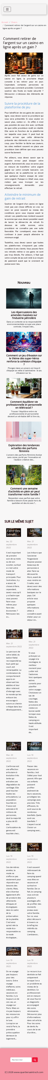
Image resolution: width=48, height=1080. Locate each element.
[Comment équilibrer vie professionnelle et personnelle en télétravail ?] (23, 388)
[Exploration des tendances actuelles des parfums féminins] (23, 432)
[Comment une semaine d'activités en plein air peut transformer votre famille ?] (23, 475)
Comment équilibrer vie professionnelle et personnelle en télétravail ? (24, 404)
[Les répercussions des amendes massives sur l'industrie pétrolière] (23, 298)
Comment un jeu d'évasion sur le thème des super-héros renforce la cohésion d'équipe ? (24, 360)
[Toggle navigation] (7, 9)
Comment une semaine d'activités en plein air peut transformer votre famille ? (24, 491)
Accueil (5, 22)
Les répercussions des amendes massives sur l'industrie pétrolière (24, 315)
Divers (14, 22)
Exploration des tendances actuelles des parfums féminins (24, 448)
